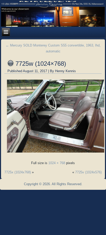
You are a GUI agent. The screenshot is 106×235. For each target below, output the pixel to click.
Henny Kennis (65, 71)
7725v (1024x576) (88, 172)
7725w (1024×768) (40, 63)
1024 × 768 (56, 163)
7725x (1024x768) (17, 172)
